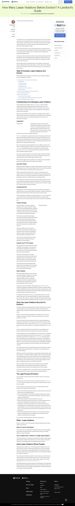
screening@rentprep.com (59, 486)
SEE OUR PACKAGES (60, 35)
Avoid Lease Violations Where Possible (26, 99)
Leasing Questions (58, 47)
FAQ (36, 1)
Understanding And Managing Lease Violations (27, 79)
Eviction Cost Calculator (44, 491)
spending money (38, 323)
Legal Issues (57, 55)
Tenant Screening (58, 45)
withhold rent (24, 149)
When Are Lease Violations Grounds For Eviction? (28, 91)
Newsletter (42, 485)
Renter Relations (43, 489)
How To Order (32, 1)
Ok (62, 504)
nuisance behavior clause (43, 285)
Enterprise (47, 1)
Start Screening (68, 1)
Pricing (27, 1)
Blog (25, 13)
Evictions (28, 13)
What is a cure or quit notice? (25, 96)
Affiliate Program (57, 492)
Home (22, 13)
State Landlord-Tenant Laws (44, 494)
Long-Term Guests (22, 83)
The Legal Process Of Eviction (24, 92)
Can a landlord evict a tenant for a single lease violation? (30, 97)
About (51, 1)
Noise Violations (22, 89)
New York (20, 135)
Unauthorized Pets (22, 84)
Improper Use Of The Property (25, 87)
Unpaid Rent (21, 81)
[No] (73, 504)
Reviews (41, 483)
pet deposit (42, 195)
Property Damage (22, 86)
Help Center (29, 491)
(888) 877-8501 (57, 488)
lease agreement (36, 104)
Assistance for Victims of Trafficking (44, 497)
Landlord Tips (57, 52)
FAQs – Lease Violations (23, 94)
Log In (60, 1)
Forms (55, 57)
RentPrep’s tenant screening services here (30, 460)
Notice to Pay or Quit (37, 336)
